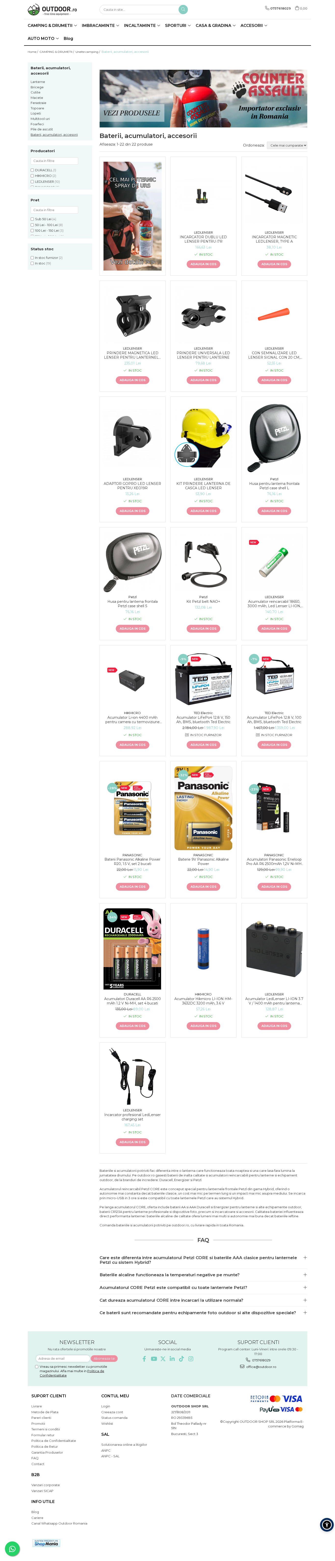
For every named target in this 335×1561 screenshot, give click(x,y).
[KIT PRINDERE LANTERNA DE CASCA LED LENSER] (203, 438)
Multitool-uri (40, 119)
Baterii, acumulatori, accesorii (54, 135)
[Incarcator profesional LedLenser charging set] (132, 1076)
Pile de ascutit (42, 129)
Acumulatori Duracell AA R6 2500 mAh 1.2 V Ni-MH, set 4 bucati (132, 1001)
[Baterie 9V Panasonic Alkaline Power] (203, 808)
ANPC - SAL (110, 1456)
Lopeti (36, 113)
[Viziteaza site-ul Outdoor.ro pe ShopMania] (46, 1543)
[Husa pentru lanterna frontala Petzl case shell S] (132, 562)
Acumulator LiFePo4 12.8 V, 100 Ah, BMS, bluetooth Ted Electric (274, 719)
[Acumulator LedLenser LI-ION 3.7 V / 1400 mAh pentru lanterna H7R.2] (274, 949)
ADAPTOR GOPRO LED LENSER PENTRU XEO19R (132, 485)
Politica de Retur (44, 1446)
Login (105, 1406)
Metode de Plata (44, 1412)
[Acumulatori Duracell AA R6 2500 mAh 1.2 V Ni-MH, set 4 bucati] (132, 949)
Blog (68, 38)
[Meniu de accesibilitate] (327, 1525)
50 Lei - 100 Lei (46, 225)
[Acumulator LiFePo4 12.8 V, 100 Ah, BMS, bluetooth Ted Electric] (274, 679)
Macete (37, 98)
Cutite (35, 92)
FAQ (35, 1458)
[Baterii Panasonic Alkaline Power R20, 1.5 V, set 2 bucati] (132, 808)
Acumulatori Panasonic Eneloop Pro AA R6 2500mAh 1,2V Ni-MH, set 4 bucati (274, 861)
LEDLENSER (44, 181)
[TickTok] (181, 1359)
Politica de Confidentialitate (53, 1441)
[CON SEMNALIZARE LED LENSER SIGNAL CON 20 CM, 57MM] (274, 315)
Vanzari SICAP (42, 1491)
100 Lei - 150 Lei (47, 230)
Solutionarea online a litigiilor (124, 1445)
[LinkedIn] (172, 1359)
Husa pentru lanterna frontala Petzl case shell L (274, 485)
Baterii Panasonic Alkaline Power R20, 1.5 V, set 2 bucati (132, 861)
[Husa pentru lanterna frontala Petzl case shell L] (274, 438)
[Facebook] (144, 1359)
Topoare (37, 108)
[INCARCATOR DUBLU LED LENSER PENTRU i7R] (203, 195)
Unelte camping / (88, 52)
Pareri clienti (41, 1418)
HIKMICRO (43, 176)
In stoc (40, 263)
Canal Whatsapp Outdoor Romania (59, 1523)
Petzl (274, 479)
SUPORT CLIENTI (48, 1396)
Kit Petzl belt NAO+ (203, 601)
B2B (35, 1474)
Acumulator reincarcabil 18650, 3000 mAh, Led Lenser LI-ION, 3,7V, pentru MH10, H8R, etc (274, 603)
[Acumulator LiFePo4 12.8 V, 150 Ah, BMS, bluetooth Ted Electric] (203, 679)
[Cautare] (183, 9)
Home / (33, 52)
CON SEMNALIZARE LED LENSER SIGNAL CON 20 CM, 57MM (274, 355)
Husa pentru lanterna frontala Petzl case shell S (132, 603)
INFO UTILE (43, 1501)
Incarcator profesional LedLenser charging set (132, 1117)
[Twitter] (163, 1359)
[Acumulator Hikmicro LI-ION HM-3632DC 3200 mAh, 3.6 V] (203, 949)
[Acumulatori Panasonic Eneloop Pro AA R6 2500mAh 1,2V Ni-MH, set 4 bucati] (274, 808)
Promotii (38, 1423)
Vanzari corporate (45, 1485)
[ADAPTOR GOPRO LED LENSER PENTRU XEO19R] (132, 438)
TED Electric (203, 713)
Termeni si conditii (45, 1429)
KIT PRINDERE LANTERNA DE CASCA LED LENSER (203, 485)
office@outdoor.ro (260, 1367)
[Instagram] (191, 1359)
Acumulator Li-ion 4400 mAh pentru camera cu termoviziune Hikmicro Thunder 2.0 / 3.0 (132, 719)
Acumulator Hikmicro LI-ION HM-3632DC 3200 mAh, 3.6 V (203, 1001)
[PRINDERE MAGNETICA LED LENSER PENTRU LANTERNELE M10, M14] (132, 315)
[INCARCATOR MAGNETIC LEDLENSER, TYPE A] (274, 195)
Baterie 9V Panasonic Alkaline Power (203, 861)
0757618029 (261, 1360)
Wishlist (107, 1423)
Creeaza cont (112, 1412)
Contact (37, 1464)
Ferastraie (38, 103)
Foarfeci (37, 124)
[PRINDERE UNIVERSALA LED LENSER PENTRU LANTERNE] (203, 315)
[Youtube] (153, 1359)
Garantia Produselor (47, 1452)
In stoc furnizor (46, 258)
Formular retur (42, 1435)
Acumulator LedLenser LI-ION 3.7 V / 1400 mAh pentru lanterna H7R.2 (274, 1001)
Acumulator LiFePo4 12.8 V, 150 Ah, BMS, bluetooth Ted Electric (203, 719)
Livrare (36, 1406)
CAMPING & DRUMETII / (57, 52)
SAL (105, 1434)
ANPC (106, 1450)
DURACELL (43, 170)
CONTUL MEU (115, 1396)
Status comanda (114, 1418)
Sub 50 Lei (43, 219)
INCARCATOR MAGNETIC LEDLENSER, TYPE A (274, 239)
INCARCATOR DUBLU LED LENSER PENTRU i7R (203, 239)
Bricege (37, 87)
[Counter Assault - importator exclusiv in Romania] (204, 98)
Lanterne (38, 82)
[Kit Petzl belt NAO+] (203, 562)
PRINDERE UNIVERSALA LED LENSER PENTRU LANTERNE (203, 355)
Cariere (37, 1518)
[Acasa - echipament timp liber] (52, 9)
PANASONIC (132, 855)
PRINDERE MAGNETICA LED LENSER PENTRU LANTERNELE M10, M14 (132, 355)
